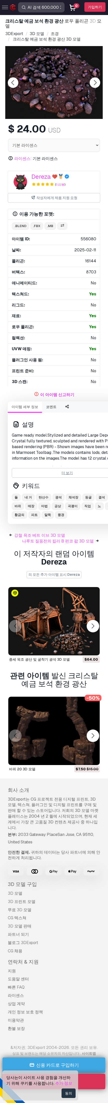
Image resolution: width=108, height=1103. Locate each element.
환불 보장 (16, 1028)
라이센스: (23, 158)
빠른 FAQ (16, 987)
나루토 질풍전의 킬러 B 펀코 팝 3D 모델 (58, 541)
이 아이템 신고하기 (57, 394)
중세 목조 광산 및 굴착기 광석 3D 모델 (39, 659)
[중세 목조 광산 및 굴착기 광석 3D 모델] (54, 621)
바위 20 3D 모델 (22, 769)
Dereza (41, 176)
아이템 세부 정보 (25, 407)
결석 (101, 497)
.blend (20, 226)
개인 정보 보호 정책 (25, 1012)
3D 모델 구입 (22, 884)
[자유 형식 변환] (62, 226)
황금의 (19, 515)
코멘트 (51, 407)
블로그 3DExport (23, 942)
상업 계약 (16, 1003)
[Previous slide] (13, 82)
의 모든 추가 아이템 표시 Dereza (54, 574)
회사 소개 (18, 790)
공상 (58, 506)
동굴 (88, 497)
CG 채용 (15, 951)
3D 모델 (15, 893)
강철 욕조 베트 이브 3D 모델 (39, 535)
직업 (87, 506)
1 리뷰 (60, 184)
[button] (93, 626)
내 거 (28, 497)
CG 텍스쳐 (17, 918)
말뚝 (47, 515)
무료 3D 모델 (19, 909)
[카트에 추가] (82, 648)
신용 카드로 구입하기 (57, 1065)
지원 (12, 971)
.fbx (36, 226)
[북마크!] (92, 648)
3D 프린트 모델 (21, 901)
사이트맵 (89, 1053)
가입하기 (95, 7)
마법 (44, 506)
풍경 (61, 515)
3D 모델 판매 (19, 926)
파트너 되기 (18, 934)
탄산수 (43, 497)
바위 (18, 506)
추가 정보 (63, 1083)
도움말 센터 (18, 979)
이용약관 (16, 1020)
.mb (50, 226)
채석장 (73, 497)
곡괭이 (73, 506)
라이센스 (16, 995)
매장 (31, 506)
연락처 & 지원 (23, 962)
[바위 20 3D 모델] (54, 731)
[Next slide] (95, 82)
